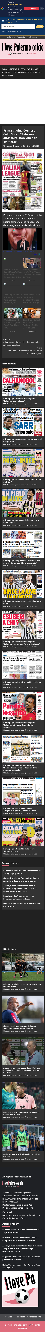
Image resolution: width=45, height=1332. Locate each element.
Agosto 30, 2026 (32, 525)
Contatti (6, 1218)
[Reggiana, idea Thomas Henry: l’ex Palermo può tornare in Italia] (23, 1095)
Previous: (21, 342)
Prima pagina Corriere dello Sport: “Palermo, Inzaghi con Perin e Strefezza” (21, 642)
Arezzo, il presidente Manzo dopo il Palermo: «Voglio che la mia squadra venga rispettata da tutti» (19, 888)
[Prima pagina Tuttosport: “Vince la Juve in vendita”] (23, 584)
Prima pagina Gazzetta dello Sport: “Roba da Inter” (22, 480)
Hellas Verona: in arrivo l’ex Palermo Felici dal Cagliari (22, 904)
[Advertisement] (22, 101)
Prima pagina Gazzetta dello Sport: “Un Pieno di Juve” (21, 521)
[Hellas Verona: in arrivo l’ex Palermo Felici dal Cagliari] (23, 1137)
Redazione (11, 37)
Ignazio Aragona (25, 1208)
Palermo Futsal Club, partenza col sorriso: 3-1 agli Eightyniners (22, 872)
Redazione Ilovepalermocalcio (16, 146)
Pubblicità (21, 37)
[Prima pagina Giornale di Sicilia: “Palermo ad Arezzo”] (23, 665)
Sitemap (15, 1218)
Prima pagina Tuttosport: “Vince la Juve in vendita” (22, 602)
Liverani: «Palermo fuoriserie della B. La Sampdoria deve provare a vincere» (21, 879)
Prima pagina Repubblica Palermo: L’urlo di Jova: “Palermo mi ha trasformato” (21, 561)
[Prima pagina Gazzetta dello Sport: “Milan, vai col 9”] (23, 832)
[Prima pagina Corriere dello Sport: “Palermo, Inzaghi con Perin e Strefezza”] (23, 625)
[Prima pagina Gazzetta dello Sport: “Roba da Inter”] (23, 463)
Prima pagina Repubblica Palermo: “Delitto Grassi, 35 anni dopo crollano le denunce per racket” (21, 767)
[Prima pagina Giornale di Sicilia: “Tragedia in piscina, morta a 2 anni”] (23, 791)
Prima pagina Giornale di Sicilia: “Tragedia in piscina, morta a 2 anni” (20, 809)
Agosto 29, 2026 (32, 730)
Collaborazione (32, 37)
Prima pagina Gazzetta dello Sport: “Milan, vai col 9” (19, 850)
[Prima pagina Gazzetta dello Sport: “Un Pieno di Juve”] (23, 503)
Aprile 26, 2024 (34, 146)
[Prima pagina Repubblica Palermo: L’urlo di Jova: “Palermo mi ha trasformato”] (23, 544)
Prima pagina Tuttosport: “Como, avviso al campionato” (22, 440)
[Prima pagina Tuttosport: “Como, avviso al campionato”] (23, 422)
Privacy (24, 1218)
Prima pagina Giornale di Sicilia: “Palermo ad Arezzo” (22, 683)
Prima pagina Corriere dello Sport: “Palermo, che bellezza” (19, 399)
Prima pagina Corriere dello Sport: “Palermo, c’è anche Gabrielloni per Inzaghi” (19, 724)
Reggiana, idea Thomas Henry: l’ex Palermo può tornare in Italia (18, 897)
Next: (24, 351)
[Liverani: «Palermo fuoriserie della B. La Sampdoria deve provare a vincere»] (23, 1009)
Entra (40, 27)
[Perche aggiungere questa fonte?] (42, 8)
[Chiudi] (6, 8)
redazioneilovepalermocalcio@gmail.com (21, 1215)
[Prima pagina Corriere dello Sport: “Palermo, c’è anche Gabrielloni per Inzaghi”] (23, 706)
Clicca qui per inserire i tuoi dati (11, 31)
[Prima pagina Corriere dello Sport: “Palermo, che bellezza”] (23, 382)
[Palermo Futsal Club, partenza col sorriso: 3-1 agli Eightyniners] (23, 967)
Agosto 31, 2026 (32, 404)
